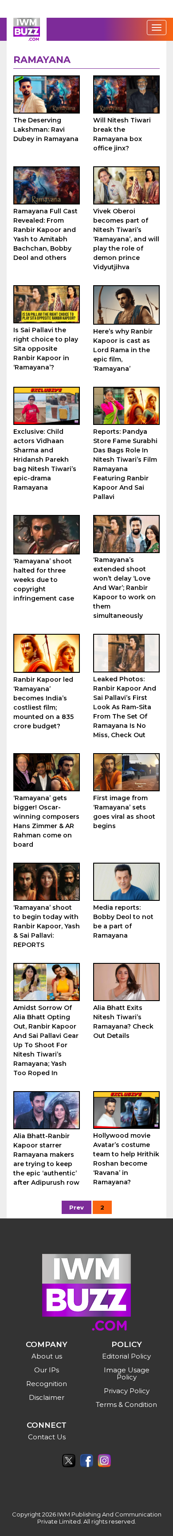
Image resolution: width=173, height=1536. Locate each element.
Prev (76, 1207)
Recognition (46, 1383)
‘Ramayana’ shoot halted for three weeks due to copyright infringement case (43, 579)
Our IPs (46, 1370)
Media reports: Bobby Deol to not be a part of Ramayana (123, 921)
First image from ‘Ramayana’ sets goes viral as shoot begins (124, 812)
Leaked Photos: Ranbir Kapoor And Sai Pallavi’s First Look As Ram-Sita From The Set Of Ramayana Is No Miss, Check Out (124, 707)
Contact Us (47, 1437)
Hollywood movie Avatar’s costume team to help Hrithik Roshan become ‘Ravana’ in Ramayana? (126, 1158)
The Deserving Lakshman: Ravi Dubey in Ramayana (46, 129)
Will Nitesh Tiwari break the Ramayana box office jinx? (122, 134)
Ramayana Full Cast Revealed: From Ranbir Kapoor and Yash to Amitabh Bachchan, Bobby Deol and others (45, 234)
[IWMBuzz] (27, 29)
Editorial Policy (126, 1356)
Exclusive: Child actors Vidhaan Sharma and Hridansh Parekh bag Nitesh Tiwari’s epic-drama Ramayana (44, 459)
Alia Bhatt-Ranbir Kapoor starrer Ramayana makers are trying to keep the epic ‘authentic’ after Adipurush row (46, 1159)
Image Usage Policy (126, 1373)
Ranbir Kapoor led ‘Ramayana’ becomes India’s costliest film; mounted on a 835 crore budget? (43, 703)
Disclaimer (46, 1397)
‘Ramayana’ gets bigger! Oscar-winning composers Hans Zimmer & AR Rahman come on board (46, 821)
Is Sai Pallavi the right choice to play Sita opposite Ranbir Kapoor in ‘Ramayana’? (45, 348)
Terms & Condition (126, 1404)
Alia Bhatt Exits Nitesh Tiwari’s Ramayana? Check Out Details (123, 1022)
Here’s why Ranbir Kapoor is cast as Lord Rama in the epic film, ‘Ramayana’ (123, 350)
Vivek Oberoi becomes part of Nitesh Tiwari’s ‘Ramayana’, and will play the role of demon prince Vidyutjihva (126, 239)
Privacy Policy (126, 1391)
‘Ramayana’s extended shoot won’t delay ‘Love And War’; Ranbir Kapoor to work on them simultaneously (124, 588)
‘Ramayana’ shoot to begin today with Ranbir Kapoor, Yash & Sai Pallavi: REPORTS (46, 926)
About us (46, 1356)
